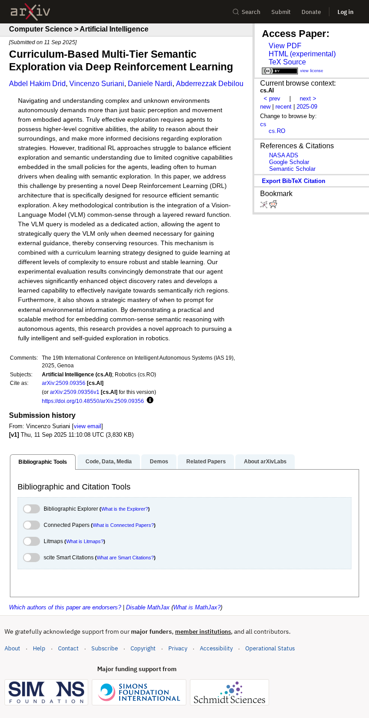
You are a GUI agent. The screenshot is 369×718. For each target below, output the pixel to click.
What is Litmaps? (85, 541)
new (265, 106)
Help (39, 648)
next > (308, 98)
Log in (346, 12)
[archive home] (30, 12)
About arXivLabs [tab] (265, 461)
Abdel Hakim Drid (37, 83)
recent (283, 106)
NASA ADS (283, 155)
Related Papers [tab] (206, 461)
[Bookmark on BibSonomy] (264, 206)
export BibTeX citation (293, 181)
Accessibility (216, 648)
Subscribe (104, 648)
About (12, 648)
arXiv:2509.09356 (64, 383)
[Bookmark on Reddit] (273, 206)
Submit (281, 12)
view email (87, 426)
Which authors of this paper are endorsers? (65, 607)
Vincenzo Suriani (96, 83)
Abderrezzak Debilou (209, 83)
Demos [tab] (159, 461)
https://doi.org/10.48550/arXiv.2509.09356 (93, 401)
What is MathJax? (196, 607)
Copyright (143, 648)
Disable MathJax (148, 607)
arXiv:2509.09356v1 (74, 392)
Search (251, 12)
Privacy (177, 648)
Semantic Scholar (292, 168)
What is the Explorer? (124, 509)
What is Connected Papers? (123, 525)
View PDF (285, 46)
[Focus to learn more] (148, 401)
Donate (311, 12)
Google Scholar (289, 162)
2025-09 (307, 106)
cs (263, 124)
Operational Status (270, 648)
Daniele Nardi (150, 83)
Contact (68, 648)
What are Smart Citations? (125, 557)
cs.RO (277, 131)
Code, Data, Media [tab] (109, 461)
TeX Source (287, 62)
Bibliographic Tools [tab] (42, 462)
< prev (272, 98)
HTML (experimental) (302, 54)
